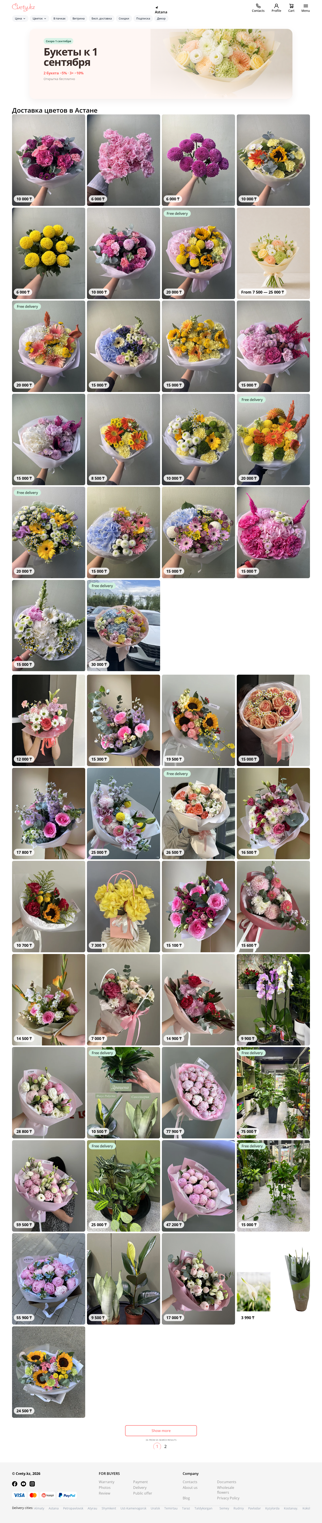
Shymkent (109, 1508)
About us (190, 1487)
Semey (224, 1508)
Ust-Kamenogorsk (133, 1508)
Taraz (186, 1508)
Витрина (79, 18)
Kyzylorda (272, 1508)
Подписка (143, 18)
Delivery (140, 1487)
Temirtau (171, 1508)
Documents (226, 1481)
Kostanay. (291, 1508)
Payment (140, 1481)
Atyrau (92, 1508)
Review (104, 1493)
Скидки (124, 18)
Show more (161, 1430)
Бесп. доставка (102, 18)
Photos (105, 1487)
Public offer (142, 1493)
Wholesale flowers (225, 1490)
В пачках (59, 18)
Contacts (190, 1481)
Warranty (106, 1481)
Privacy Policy (228, 1498)
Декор (161, 18)
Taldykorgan (203, 1508)
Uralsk (155, 1508)
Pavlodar (254, 1508)
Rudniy (239, 1508)
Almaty (39, 1508)
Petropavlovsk (73, 1508)
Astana (54, 1508)
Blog (186, 1498)
